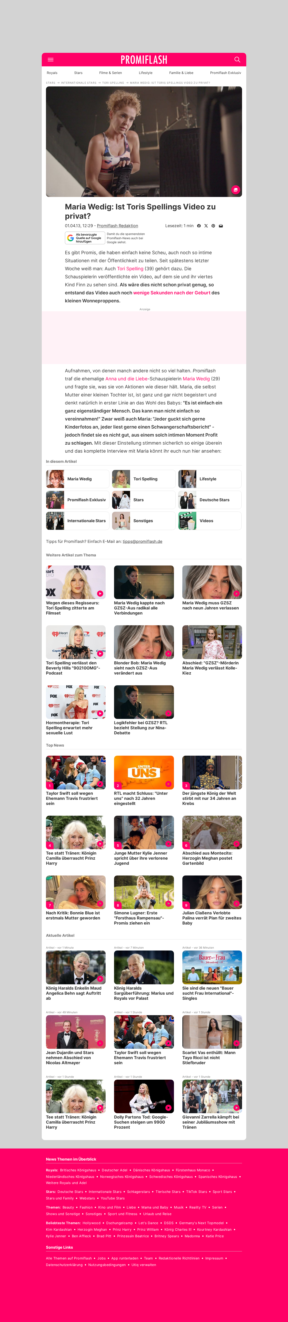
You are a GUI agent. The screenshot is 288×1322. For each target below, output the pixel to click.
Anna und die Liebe (126, 378)
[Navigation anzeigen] (51, 60)
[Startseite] (144, 59)
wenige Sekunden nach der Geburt (171, 292)
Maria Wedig (196, 378)
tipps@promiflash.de (142, 541)
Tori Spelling (130, 268)
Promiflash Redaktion (117, 225)
